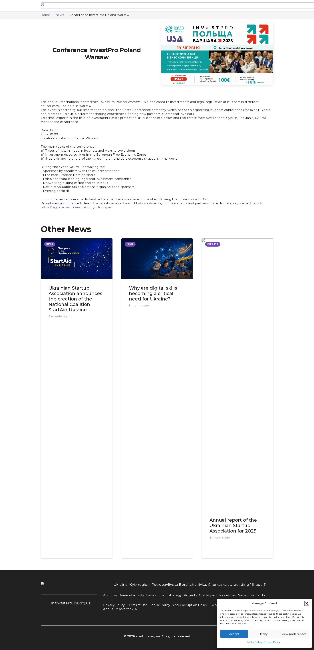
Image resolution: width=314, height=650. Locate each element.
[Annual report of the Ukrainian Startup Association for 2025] (237, 374)
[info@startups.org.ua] (46, 603)
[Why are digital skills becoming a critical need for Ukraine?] (157, 258)
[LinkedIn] (57, 617)
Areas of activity (132, 595)
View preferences (294, 634)
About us (110, 595)
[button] (307, 603)
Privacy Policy (272, 642)
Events (254, 595)
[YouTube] (68, 617)
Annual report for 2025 (121, 609)
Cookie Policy (254, 642)
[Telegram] (78, 617)
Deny (263, 634)
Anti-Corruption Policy (190, 605)
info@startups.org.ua (71, 603)
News (242, 595)
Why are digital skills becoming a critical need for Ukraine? (153, 293)
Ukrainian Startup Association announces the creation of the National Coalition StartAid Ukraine (75, 298)
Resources (227, 595)
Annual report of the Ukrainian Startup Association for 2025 (233, 525)
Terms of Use (137, 605)
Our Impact (208, 595)
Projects (190, 595)
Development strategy (164, 595)
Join (264, 595)
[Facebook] (46, 617)
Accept (234, 634)
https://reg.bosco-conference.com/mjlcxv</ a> (76, 207)
